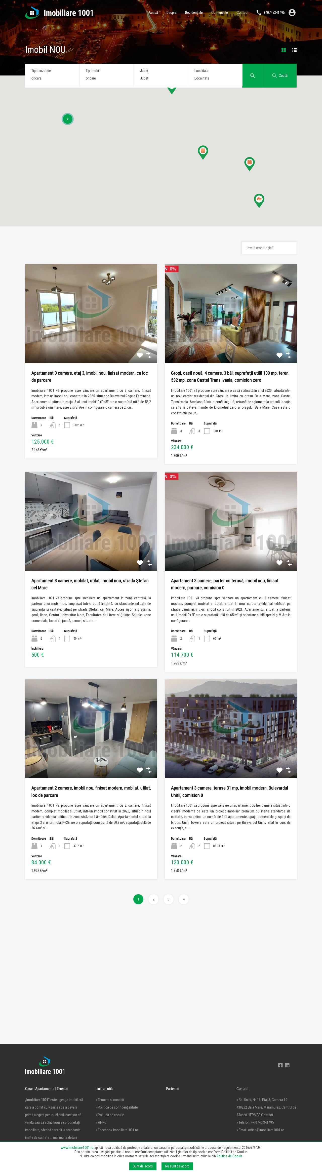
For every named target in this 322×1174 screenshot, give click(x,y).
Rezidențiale (194, 12)
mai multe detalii (65, 1137)
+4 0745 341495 (262, 1122)
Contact (242, 12)
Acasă (153, 12)
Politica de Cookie (230, 1156)
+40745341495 (274, 13)
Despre (172, 12)
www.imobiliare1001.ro (77, 1148)
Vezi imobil (91, 343)
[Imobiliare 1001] (59, 16)
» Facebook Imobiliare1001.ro (117, 1130)
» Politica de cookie (110, 1115)
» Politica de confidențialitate (117, 1107)
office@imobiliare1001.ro (266, 1130)
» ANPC (101, 1122)
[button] (249, 164)
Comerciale (219, 12)
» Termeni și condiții (110, 1100)
